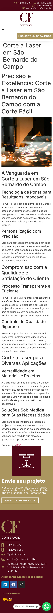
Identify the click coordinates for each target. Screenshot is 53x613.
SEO (18, 445)
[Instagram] (21, 584)
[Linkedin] (5, 584)
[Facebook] (13, 584)
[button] (46, 606)
